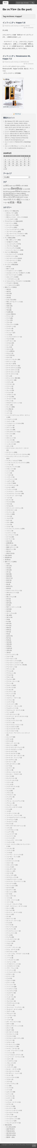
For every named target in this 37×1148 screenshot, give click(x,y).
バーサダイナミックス (12, 964)
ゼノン (8, 436)
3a (7, 563)
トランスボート (10, 219)
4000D (10, 185)
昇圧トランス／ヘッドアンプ (14, 235)
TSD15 (5, 199)
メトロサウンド (10, 1061)
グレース (8, 390)
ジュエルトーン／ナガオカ (13, 423)
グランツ (8, 388)
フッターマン (10, 997)
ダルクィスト (10, 918)
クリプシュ (9, 788)
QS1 (23, 195)
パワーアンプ (10, 246)
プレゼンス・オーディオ (13, 1009)
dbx (7, 594)
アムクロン (9, 679)
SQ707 (22, 197)
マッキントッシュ (11, 1044)
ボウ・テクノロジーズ (12, 1021)
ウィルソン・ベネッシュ (13, 706)
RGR (7, 640)
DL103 (5, 191)
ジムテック (9, 421)
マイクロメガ (10, 1036)
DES (7, 601)
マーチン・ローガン (11, 1048)
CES (7, 295)
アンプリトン (10, 691)
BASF (8, 580)
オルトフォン (10, 745)
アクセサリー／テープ (12, 271)
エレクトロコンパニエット (13, 724)
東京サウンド (10, 549)
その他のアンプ (10, 242)
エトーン (8, 345)
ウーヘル (8, 712)
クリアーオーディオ (11, 786)
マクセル (8, 506)
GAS (7, 609)
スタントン (9, 871)
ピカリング (9, 980)
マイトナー (9, 1040)
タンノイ (8, 908)
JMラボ (8, 617)
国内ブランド (8, 287)
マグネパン (9, 1042)
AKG (7, 570)
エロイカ (8, 349)
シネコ (8, 828)
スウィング (9, 427)
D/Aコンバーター (11, 215)
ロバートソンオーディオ (13, 1110)
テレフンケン (10, 929)
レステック (9, 1098)
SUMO (8, 648)
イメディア (9, 702)
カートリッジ (10, 223)
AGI (7, 568)
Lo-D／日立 (9, 299)
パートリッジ (10, 970)
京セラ (8, 541)
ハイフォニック (10, 479)
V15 (9, 199)
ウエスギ (8, 339)
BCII (9, 189)
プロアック (9, 1011)
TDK (7, 310)
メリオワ (8, 1065)
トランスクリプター (11, 939)
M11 (4, 193)
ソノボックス (10, 444)
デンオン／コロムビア (12, 460)
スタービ (8, 873)
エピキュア (9, 718)
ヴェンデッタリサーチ (12, 1123)
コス (7, 811)
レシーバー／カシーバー (13, 250)
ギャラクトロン (10, 778)
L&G (7, 297)
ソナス (8, 898)
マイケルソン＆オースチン (13, 1038)
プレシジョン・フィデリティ (14, 1007)
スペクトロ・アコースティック (15, 881)
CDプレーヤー (10, 213)
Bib (7, 584)
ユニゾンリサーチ (11, 1077)
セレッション (10, 891)
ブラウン (8, 999)
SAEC (8, 306)
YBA (7, 652)
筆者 (6, 1125)
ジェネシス (9, 842)
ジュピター (9, 425)
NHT (7, 632)
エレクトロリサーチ (11, 729)
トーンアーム (10, 227)
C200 (25, 189)
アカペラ (8, 656)
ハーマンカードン (11, 960)
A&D (7, 289)
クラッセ (8, 784)
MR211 (19, 193)
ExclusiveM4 (11, 191)
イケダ (8, 334)
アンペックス (10, 693)
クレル (8, 790)
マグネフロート (10, 510)
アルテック (9, 685)
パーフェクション (11, 485)
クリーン (8, 386)
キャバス (8, 776)
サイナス (8, 823)
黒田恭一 (8, 1137)
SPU (14, 197)
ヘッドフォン (10, 262)
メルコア (8, 518)
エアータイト (10, 341)
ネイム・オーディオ (11, 949)
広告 (6, 555)
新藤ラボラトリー (11, 547)
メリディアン (10, 1067)
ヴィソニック (10, 1120)
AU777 (5, 189)
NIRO (7, 304)
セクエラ (8, 887)
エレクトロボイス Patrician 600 (13, 142)
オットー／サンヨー (11, 359)
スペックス (9, 433)
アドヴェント (10, 673)
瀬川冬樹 (8, 1133)
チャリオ (8, 924)
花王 (7, 551)
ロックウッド (10, 1108)
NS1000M (6, 195)
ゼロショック (10, 438)
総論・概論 (16, 202)
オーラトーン (10, 762)
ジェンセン (9, 848)
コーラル (8, 396)
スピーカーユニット (11, 260)
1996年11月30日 (25, 26)
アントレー (9, 332)
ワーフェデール (10, 1116)
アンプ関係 (8, 237)
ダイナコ (8, 914)
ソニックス (9, 440)
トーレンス (9, 941)
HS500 (25, 191)
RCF (7, 638)
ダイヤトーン (10, 452)
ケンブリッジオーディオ (13, 807)
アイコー (8, 316)
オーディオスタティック (13, 749)
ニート (8, 473)
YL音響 (8, 312)
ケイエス (8, 392)
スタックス (9, 429)
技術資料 (7, 557)
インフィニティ (10, 704)
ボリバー (8, 1028)
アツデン (8, 328)
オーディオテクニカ (11, 367)
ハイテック (9, 477)
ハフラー (8, 955)
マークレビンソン (11, 1046)
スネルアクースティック (13, 879)
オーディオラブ (10, 751)
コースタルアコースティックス (15, 817)
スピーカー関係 (9, 252)
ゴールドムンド (10, 819)
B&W (7, 576)
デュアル (8, 937)
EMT (7, 603)
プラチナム (9, 1005)
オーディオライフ (11, 374)
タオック (8, 446)
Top (34, 1145)
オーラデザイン (10, 759)
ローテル (8, 537)
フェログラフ (10, 993)
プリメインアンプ (11, 248)
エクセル (8, 343)
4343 (18, 185)
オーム (8, 376)
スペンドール (10, 883)
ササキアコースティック (13, 403)
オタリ (8, 357)
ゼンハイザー (10, 896)
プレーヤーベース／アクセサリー (15, 233)
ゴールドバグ (10, 398)
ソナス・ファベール (11, 900)
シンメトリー (10, 836)
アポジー (8, 677)
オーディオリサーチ (11, 753)
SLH (7, 197)
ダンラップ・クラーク (12, 920)
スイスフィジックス (11, 861)
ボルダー (8, 1030)
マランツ (8, 514)
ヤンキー (8, 1075)
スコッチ (8, 867)
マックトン (9, 512)
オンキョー (9, 363)
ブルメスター (10, 1001)
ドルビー (8, 943)
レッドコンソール (11, 535)
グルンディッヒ (10, 805)
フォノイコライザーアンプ (13, 229)
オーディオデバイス (11, 370)
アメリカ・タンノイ (11, 681)
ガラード (8, 770)
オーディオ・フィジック (13, 757)
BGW (7, 582)
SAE (7, 642)
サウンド (8, 400)
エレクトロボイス (11, 726)
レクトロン (9, 1096)
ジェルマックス (10, 419)
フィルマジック (10, 988)
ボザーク (8, 1024)
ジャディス (9, 850)
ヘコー (8, 1017)
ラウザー (8, 1079)
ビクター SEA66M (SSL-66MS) (13, 131)
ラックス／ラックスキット (13, 528)
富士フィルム (10, 545)
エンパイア (9, 737)
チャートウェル (10, 927)
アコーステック (10, 667)
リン (7, 1085)
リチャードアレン (11, 1083)
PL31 (20, 195)
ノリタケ (8, 475)
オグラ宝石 (9, 355)
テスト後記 (16, 199)
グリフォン (9, 803)
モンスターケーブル (11, 1071)
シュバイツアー (10, 834)
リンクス (8, 1087)
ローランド (9, 539)
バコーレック (10, 962)
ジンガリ (8, 858)
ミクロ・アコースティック (13, 1050)
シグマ (8, 411)
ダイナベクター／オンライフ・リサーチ (17, 448)
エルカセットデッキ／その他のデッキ (16, 273)
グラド (8, 799)
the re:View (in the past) (17, 9)
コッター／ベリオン (11, 813)
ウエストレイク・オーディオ (14, 710)
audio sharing (14, 26)
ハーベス (8, 958)
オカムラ (8, 353)
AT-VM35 (25, 186)
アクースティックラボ (12, 660)
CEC (7, 293)
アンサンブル (10, 687)
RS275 (27, 195)
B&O (7, 574)
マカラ (8, 504)
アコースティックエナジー (13, 662)
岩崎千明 (8, 1129)
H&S (7, 611)
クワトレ (8, 792)
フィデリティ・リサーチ (13, 491)
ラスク (8, 524)
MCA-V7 (14, 193)
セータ (8, 894)
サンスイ (8, 407)
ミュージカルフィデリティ (13, 1054)
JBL (7, 615)
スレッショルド (10, 885)
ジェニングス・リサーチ (13, 840)
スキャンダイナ (10, 865)
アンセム (8, 689)
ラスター (8, 526)
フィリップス (10, 986)
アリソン (8, 683)
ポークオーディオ (11, 1032)
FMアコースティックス (12, 607)
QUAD (8, 636)
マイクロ (8, 502)
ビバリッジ (9, 976)
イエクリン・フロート (12, 698)
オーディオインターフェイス (14, 747)
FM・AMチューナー (11, 240)
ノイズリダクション (11, 279)
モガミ (8, 520)
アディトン (9, 669)
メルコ (8, 516)
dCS (7, 599)
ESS (7, 605)
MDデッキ (9, 268)
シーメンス (9, 838)
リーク (8, 1090)
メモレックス (10, 1063)
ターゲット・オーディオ (13, 912)
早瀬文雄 (8, 1131)
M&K (7, 627)
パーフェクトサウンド (12, 972)
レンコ (8, 1100)
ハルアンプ (9, 481)
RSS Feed (18, 114)
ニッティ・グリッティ (12, 947)
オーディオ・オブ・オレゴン (14, 755)
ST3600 (26, 197)
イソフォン (9, 700)
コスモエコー (10, 394)
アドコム (8, 671)
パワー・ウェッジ (11, 968)
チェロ (8, 922)
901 (7, 185)
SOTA (7, 646)
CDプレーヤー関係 (10, 211)
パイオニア (9, 483)
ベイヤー (8, 1019)
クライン (8, 782)
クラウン (8, 382)
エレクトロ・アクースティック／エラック (18, 733)
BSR (7, 588)
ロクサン (8, 1104)
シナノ (8, 413)
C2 (23, 189)
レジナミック (10, 533)
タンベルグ (9, 910)
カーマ (8, 766)
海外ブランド (8, 561)
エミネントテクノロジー (13, 720)
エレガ (8, 347)
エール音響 (9, 351)
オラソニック (10, 361)
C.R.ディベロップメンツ (13, 590)
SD (4, 197)
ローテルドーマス (11, 1112)
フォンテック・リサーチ (13, 495)
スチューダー (10, 875)
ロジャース (9, 1106)
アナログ (8, 675)
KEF (7, 623)
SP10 (10, 197)
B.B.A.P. (8, 578)
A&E (7, 291)
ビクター (8, 487)
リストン (8, 530)
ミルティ (8, 1059)
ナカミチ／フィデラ (11, 466)
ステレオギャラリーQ (12, 431)
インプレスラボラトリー (13, 337)
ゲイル (8, 809)
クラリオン (9, 384)
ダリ (7, 916)
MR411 (23, 193)
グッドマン (9, 797)
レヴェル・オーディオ (12, 1102)
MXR (7, 629)
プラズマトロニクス (11, 1003)
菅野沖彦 (8, 1135)
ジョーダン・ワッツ (11, 856)
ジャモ (8, 852)
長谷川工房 (9, 553)
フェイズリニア (10, 991)
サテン (8, 405)
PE (7, 634)
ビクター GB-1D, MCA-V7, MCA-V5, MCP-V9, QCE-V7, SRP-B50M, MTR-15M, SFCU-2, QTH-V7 (17, 136)
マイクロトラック (11, 1034)
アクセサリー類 (10, 283)
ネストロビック (10, 951)
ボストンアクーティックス (13, 1026)
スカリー (8, 863)
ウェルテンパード (11, 708)
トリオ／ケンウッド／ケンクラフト (16, 462)
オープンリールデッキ (12, 275)
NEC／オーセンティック (13, 301)
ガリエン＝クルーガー (12, 772)
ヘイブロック (10, 1015)
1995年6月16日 (24, 62)
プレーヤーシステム (11, 231)
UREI (7, 650)
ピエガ (8, 978)
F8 (16, 191)
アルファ (8, 330)
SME (7, 644)
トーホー (8, 464)
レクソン (8, 1094)
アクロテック (10, 326)
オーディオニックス (11, 372)
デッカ (8, 935)
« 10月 (5, 169)
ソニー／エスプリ (11, 442)
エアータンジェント (11, 714)
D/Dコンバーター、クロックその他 (16, 217)
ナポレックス (10, 469)
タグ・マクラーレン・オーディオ (15, 906)
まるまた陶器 (10, 314)
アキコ (8, 322)
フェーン (8, 995)
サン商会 (8, 409)
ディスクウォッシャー (12, 931)
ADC (7, 566)
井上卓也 (8, 1127)
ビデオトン (9, 974)
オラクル (8, 741)
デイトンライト (10, 933)
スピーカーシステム (11, 258)
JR (7, 619)
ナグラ (8, 945)
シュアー (8, 832)
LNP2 (28, 191)
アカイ (8, 320)
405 (4, 185)
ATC (7, 572)
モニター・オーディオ (12, 1069)
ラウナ (8, 1081)
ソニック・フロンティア (13, 904)
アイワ (8, 318)
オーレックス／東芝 (11, 378)
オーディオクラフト (11, 365)
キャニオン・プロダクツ (13, 774)
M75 (10, 193)
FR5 (22, 191)
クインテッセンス (11, 780)
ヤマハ (8, 522)
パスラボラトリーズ (11, 966)
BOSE (8, 586)
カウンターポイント (11, 764)
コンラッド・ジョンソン (13, 815)
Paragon (16, 195)
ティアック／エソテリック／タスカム (16, 454)
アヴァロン (9, 695)
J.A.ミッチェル (10, 613)
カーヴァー (9, 768)
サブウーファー (10, 256)
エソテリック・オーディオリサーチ (16, 716)
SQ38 (17, 197)
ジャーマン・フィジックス (13, 854)
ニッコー (8, 471)
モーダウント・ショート (13, 1073)
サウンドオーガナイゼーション (15, 825)
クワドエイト (10, 795)
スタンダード (10, 869)
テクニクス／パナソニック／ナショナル (17, 456)
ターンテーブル (10, 225)
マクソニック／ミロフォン (13, 508)
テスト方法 (24, 199)
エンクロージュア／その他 (13, 254)
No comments (29, 27)
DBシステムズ (10, 596)
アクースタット (10, 658)
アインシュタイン (11, 654)
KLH (7, 625)
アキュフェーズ (10, 324)
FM (19, 191)
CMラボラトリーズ (11, 592)
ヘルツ (8, 497)
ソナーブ (8, 902)
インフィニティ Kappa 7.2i (14, 23)
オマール (8, 739)
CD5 (28, 189)
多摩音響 (8, 543)
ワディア (8, 1114)
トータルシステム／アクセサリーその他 (16, 281)
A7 (21, 185)
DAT (7, 266)
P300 (11, 195)
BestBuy (16, 188)
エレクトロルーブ (11, 731)
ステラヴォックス (11, 877)
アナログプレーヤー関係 (11, 221)
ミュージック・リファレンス (14, 1057)
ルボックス (9, 1092)
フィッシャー (10, 984)
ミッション (9, 1052)
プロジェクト (10, 1013)
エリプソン (9, 722)
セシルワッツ (10, 889)
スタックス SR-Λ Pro (10, 146)
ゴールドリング (10, 821)
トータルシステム (11, 285)
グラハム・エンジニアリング (14, 801)
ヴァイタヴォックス (11, 1118)
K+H (7, 621)
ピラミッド (9, 982)
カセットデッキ (10, 277)
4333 (14, 185)
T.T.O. (7, 308)
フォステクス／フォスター (13, 493)
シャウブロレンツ (11, 830)
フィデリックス (10, 489)
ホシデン (8, 500)
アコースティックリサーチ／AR (15, 665)
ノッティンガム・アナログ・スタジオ (16, 953)
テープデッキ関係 (10, 264)
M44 (7, 193)
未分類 (7, 559)
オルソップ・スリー (11, 743)
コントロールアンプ (11, 244)
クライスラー (10, 380)
